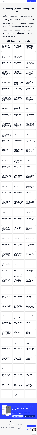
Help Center (20, 424)
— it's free (32, 1)
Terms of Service (11, 427)
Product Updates (11, 424)
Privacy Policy (11, 428)
